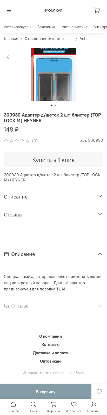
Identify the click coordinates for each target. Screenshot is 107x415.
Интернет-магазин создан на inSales (54, 372)
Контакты (50, 344)
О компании (50, 336)
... (69, 38)
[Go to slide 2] (55, 105)
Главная (11, 38)
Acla (83, 38)
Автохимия (46, 26)
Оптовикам (50, 361)
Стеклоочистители (42, 38)
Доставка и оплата (50, 352)
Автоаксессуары (17, 26)
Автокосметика (74, 26)
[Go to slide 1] (51, 105)
